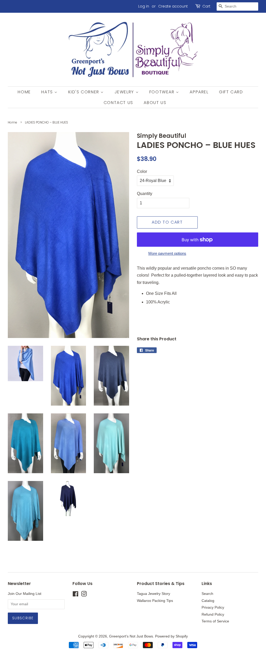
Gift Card (231, 92)
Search (207, 594)
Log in (143, 6)
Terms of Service (215, 621)
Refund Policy (213, 614)
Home (24, 92)
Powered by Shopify (171, 636)
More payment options (167, 253)
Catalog (208, 601)
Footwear (162, 92)
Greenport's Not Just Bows (131, 636)
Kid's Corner (84, 92)
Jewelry (125, 92)
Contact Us (118, 103)
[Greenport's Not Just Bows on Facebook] (75, 595)
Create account (173, 6)
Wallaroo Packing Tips (155, 601)
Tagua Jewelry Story (153, 594)
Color (142, 171)
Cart (206, 6)
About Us (155, 103)
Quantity (144, 193)
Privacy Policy (213, 607)
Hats (47, 92)
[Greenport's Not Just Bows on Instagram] (84, 595)
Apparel (199, 92)
